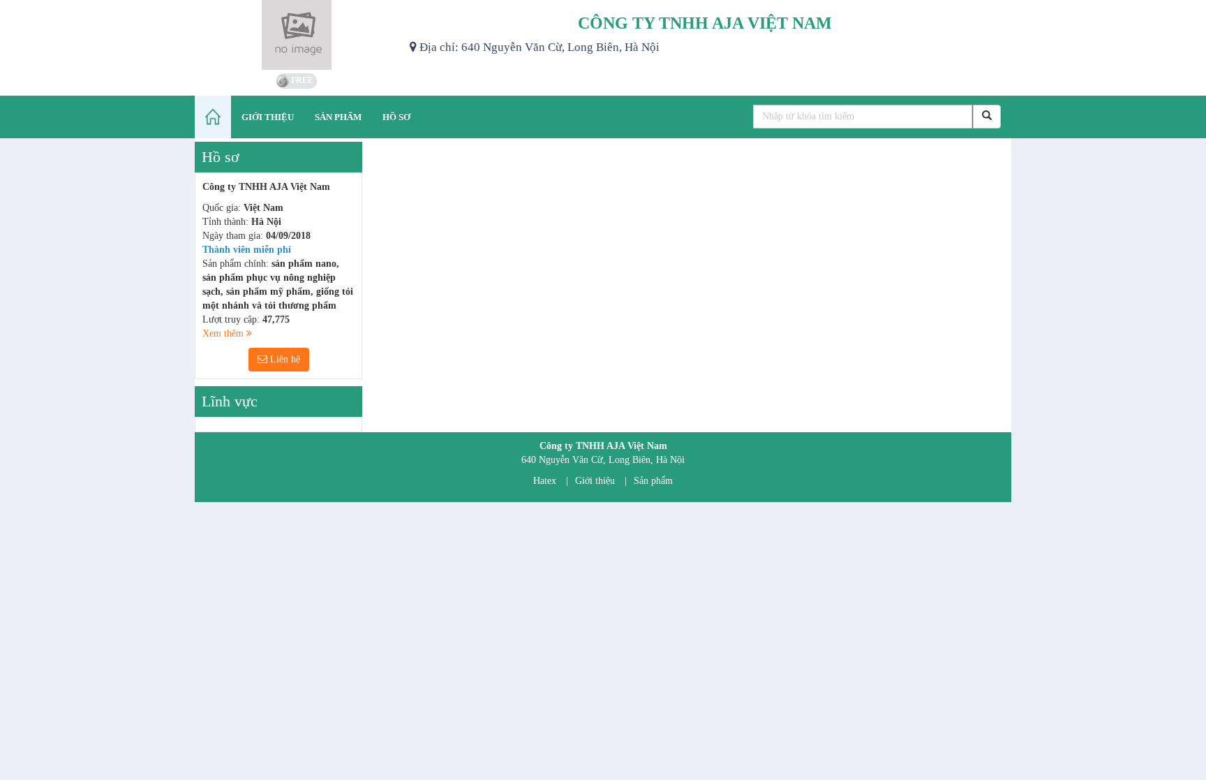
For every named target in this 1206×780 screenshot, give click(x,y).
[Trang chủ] (213, 117)
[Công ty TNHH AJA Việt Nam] (297, 35)
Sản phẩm (653, 481)
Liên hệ (283, 359)
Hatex (544, 481)
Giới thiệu (595, 481)
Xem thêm (224, 333)
